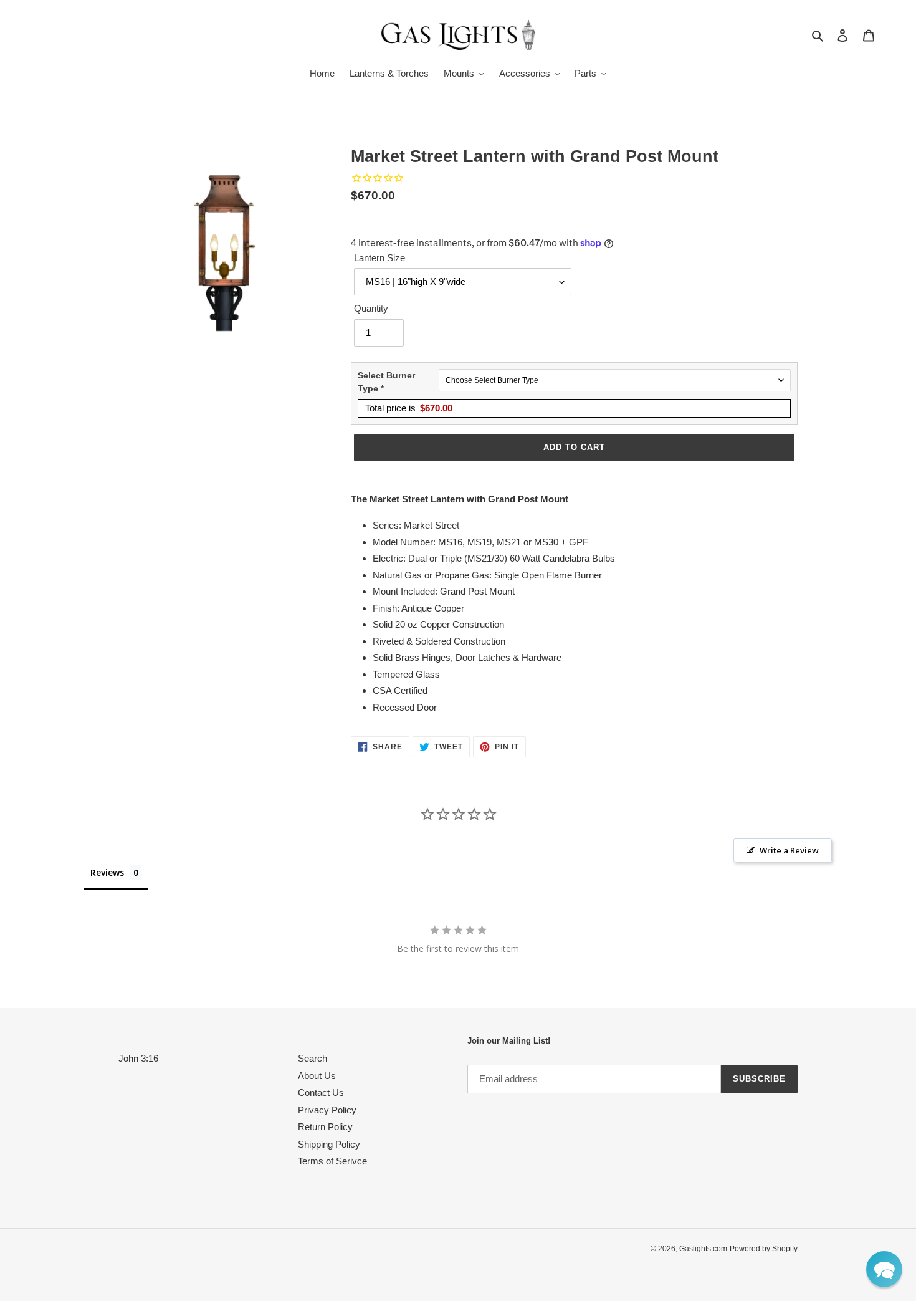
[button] (884, 1269)
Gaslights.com (703, 1248)
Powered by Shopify (764, 1248)
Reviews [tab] (107, 872)
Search (312, 1058)
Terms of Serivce (332, 1161)
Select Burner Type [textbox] (386, 381)
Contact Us (321, 1092)
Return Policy (325, 1126)
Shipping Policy (329, 1144)
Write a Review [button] (789, 850)
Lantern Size (379, 257)
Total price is (408, 408)
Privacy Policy (327, 1110)
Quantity (371, 308)
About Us (317, 1075)
